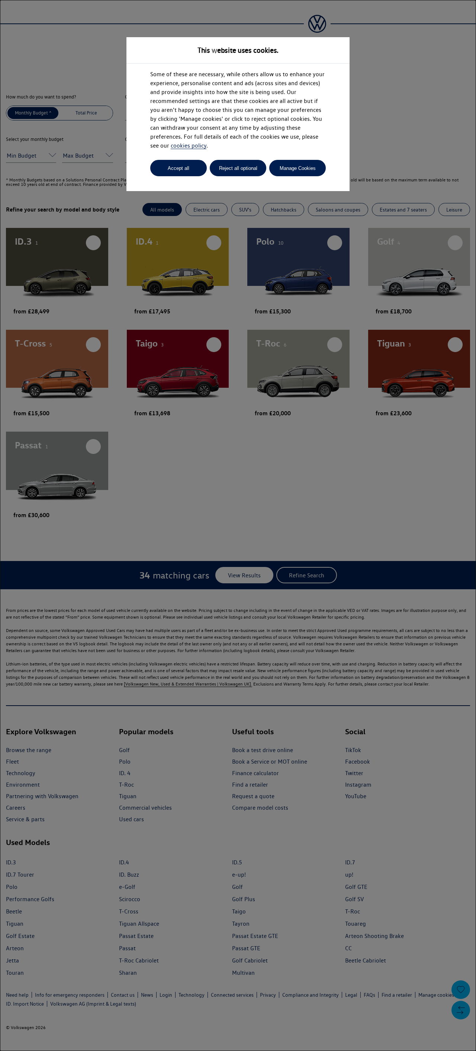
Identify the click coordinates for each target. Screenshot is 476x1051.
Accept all (178, 168)
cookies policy (188, 145)
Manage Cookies (298, 168)
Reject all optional (238, 168)
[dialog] (238, 525)
